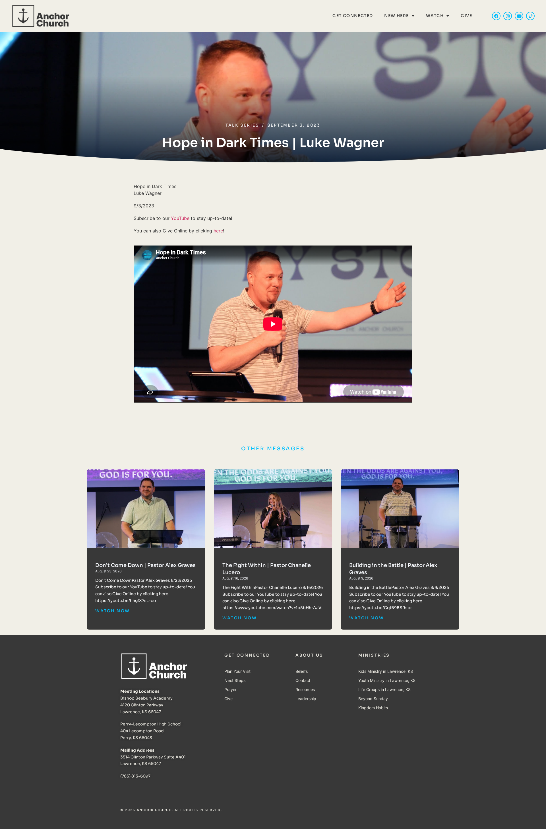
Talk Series (242, 125)
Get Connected (352, 15)
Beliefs (301, 671)
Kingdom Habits (373, 707)
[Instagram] (507, 16)
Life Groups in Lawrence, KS (384, 689)
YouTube (180, 218)
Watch (435, 15)
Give (466, 15)
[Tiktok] (530, 16)
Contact (302, 680)
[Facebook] (496, 16)
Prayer (230, 689)
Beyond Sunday (373, 698)
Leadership (305, 698)
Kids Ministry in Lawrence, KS (385, 671)
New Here (396, 15)
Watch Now (112, 610)
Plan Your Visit (237, 671)
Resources (305, 689)
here (218, 231)
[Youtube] (519, 16)
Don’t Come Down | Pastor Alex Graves (145, 565)
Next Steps (234, 680)
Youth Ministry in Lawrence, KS (386, 680)
